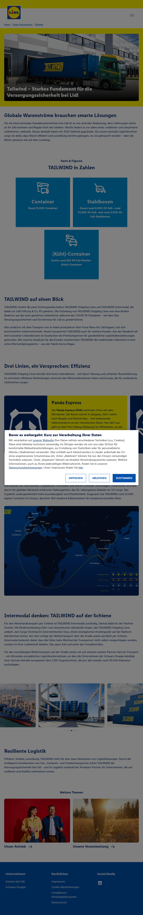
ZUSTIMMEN (124, 478)
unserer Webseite (43, 440)
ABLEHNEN (99, 478)
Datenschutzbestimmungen (25, 467)
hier (80, 467)
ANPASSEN (76, 478)
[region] (71, 457)
